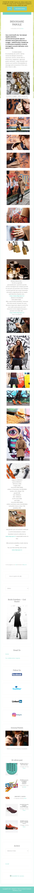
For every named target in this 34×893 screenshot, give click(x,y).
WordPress (15, 890)
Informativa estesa (20, 8)
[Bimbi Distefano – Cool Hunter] (17, 621)
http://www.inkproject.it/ (17, 296)
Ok (10, 8)
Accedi (7, 864)
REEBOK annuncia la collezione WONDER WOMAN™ (24, 781)
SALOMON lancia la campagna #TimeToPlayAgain (24, 806)
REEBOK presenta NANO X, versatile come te (24, 822)
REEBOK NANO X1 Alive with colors (24, 764)
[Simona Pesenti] (17, 738)
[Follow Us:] (17, 674)
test (16, 564)
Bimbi (7, 654)
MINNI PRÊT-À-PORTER (20, 796)
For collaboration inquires (12, 658)
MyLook (25, 564)
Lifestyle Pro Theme (15, 888)
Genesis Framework (26, 888)
